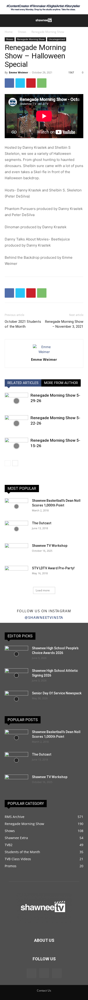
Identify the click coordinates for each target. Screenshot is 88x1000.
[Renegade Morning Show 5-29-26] (16, 401)
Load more (43, 590)
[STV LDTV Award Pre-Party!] (16, 574)
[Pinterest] (31, 83)
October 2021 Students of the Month (23, 324)
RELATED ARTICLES (23, 383)
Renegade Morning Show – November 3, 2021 (64, 324)
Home (9, 32)
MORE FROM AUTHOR (61, 383)
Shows (22, 32)
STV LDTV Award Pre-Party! (53, 568)
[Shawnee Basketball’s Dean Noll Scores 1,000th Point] (16, 506)
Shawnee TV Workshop (49, 546)
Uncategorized (57, 39)
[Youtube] (56, 973)
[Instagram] (44, 973)
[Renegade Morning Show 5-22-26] (16, 423)
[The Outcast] (16, 529)
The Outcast (41, 523)
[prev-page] (8, 463)
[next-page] (15, 463)
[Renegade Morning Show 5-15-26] (16, 446)
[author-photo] (44, 352)
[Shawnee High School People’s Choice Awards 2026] (16, 654)
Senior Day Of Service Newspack (56, 693)
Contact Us (44, 990)
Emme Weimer (18, 72)
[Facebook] (9, 83)
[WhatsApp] (41, 83)
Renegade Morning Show (47, 32)
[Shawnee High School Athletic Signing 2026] (16, 675)
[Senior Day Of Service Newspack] (16, 699)
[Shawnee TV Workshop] (16, 551)
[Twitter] (20, 83)
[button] (7, 20)
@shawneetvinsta (44, 617)
